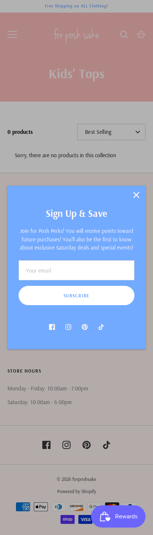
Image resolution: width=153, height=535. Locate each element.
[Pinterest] (84, 327)
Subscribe (76, 295)
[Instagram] (68, 327)
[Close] (136, 195)
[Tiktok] (101, 327)
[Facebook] (52, 327)
